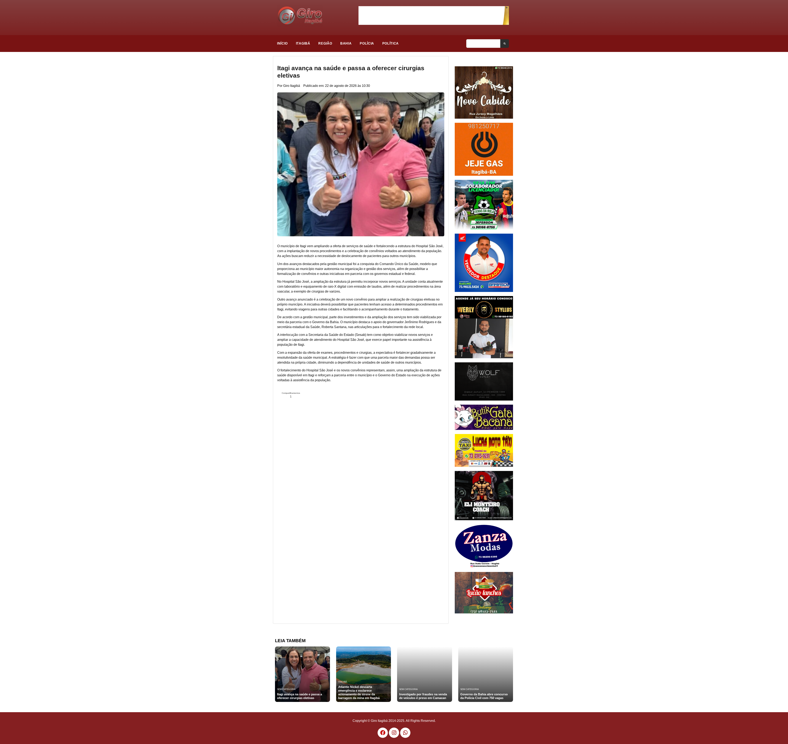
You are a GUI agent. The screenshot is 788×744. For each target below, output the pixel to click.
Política (390, 43)
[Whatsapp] (405, 733)
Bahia (346, 43)
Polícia (367, 43)
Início (282, 43)
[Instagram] (394, 733)
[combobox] (483, 43)
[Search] (504, 43)
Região (325, 43)
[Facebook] (383, 733)
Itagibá (303, 43)
